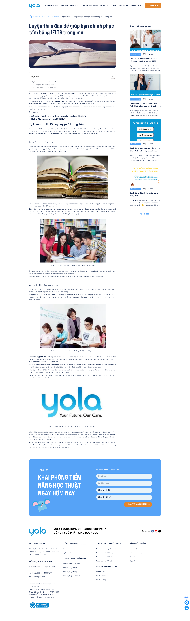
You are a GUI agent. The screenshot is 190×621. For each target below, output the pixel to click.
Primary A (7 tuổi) (70, 567)
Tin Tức (132, 557)
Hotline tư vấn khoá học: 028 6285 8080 (42, 568)
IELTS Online (101, 576)
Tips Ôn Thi (135, 5)
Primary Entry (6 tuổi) (71, 563)
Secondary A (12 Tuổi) (104, 553)
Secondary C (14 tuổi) (104, 561)
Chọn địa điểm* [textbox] (104, 497)
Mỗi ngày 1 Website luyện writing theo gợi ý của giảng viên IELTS (58, 116)
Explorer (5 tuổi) (69, 553)
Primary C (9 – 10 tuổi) (71, 576)
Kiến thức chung (52, 16)
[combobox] (124, 490)
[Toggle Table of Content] (111, 77)
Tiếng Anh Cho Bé (50, 5)
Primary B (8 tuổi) (70, 572)
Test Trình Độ (123, 5)
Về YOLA (103, 5)
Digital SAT (100, 572)
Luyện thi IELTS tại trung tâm (46, 87)
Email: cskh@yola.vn (37, 577)
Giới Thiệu (134, 549)
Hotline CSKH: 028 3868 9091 (40, 573)
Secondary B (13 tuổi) (104, 557)
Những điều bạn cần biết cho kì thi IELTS (48, 119)
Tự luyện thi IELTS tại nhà (44, 84)
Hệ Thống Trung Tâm (138, 553)
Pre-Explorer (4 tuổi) (71, 549)
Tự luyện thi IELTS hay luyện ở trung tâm (47, 82)
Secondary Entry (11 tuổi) (106, 549)
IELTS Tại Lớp (101, 580)
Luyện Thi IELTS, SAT (88, 5)
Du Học (113, 5)
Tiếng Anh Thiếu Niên (68, 5)
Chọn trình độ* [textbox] (104, 490)
